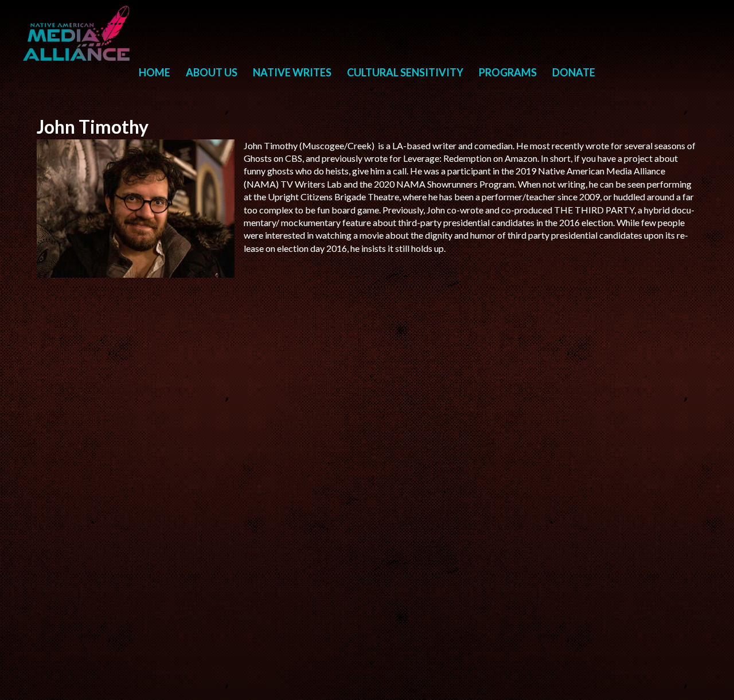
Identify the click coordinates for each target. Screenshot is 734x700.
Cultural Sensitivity (405, 72)
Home (154, 72)
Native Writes (292, 72)
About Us (211, 72)
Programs (508, 72)
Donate (573, 72)
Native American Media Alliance (78, 33)
